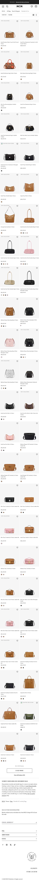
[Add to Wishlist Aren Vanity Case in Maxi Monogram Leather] (37, 579)
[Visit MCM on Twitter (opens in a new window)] (11, 845)
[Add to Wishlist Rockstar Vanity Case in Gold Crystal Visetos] (17, 21)
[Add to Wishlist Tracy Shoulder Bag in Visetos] (17, 175)
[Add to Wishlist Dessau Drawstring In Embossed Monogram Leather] (37, 361)
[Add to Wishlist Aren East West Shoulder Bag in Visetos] (37, 206)
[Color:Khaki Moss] (21, 730)
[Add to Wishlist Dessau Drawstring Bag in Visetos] (37, 52)
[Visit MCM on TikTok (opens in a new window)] (15, 845)
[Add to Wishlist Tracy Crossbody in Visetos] (17, 548)
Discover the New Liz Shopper (22, 2)
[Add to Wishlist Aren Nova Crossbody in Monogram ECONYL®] (17, 144)
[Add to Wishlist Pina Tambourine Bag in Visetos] (37, 83)
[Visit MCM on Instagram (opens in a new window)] (7, 845)
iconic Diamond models (31, 786)
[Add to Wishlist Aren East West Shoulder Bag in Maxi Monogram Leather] (37, 268)
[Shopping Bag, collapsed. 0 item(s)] (36, 6)
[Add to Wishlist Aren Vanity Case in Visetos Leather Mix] (17, 579)
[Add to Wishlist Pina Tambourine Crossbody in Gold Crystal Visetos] (37, 21)
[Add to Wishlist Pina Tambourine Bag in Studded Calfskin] (17, 114)
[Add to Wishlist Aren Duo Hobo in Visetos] (17, 392)
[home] (19, 7)
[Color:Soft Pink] (21, 264)
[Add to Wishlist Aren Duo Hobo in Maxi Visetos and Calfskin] (37, 392)
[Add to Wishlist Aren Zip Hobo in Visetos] (17, 206)
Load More (19, 770)
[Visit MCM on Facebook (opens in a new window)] (3, 845)
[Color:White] (5, 326)
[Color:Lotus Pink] (20, 325)
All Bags (9, 11)
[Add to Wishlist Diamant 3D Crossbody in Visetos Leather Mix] (37, 423)
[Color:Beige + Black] (1, 295)
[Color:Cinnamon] (21, 419)
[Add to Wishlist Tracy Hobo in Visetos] (37, 175)
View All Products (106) (19, 775)
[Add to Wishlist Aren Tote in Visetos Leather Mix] (17, 703)
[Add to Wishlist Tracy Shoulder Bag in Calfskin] (37, 144)
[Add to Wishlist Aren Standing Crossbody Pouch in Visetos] (37, 641)
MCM (3, 801)
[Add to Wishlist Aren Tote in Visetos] (37, 672)
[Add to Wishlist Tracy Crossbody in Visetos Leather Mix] (17, 486)
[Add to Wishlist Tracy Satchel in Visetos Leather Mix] (37, 517)
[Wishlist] (32, 6)
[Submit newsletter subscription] (36, 822)
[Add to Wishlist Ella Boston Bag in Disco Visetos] (17, 52)
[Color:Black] (1, 110)
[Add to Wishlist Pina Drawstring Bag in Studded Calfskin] (17, 83)
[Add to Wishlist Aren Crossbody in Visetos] (17, 734)
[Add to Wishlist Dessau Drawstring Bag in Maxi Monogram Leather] (37, 299)
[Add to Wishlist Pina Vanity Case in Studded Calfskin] (37, 114)
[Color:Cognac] (1, 48)
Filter (10, 15)
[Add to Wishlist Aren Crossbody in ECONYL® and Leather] (37, 703)
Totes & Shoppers (16, 11)
